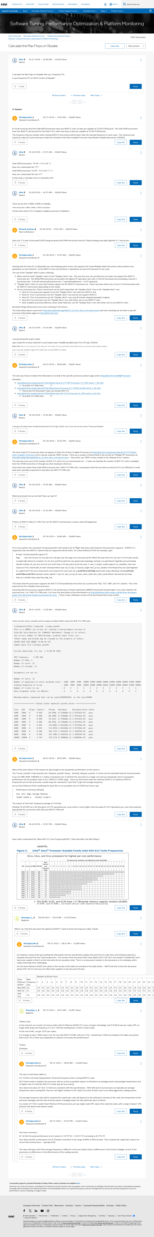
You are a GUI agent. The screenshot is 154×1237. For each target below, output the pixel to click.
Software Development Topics (58, 36)
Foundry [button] (85, 4)
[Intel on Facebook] (24, 1211)
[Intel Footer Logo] (11, 1216)
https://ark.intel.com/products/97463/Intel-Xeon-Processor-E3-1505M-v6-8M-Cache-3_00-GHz (59, 388)
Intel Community (14, 36)
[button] (141, 60)
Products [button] (17, 4)
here (78, 1183)
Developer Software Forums (34, 36)
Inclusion (110, 1205)
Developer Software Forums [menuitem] (42, 10)
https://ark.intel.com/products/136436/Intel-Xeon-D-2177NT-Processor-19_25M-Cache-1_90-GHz (60, 382)
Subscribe (114, 46)
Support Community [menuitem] (10, 10)
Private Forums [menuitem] (117, 10)
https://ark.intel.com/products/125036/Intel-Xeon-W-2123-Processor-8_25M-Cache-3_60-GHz (58, 393)
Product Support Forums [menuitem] (68, 10)
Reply (135, 86)
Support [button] (30, 4)
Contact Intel (47, 1205)
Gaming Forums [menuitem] (89, 10)
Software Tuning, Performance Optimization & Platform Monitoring (33, 38)
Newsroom (59, 1205)
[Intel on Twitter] (30, 1211)
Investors (69, 1205)
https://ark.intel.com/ (49, 313)
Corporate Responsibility (94, 1205)
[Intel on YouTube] (42, 1211)
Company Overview (31, 1205)
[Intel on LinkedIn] (36, 1211)
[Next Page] (84, 102)
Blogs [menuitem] (103, 10)
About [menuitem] (25, 10)
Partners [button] (72, 4)
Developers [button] (58, 4)
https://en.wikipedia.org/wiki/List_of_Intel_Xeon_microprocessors (71, 310)
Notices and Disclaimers (105, 1223)
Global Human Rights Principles (92, 1224)
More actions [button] (133, 46)
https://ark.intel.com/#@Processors (115, 375)
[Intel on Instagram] (48, 1211)
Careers (78, 1205)
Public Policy (121, 1205)
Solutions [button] (43, 4)
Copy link (121, 142)
